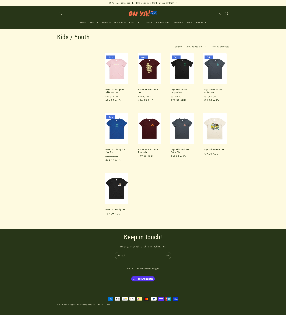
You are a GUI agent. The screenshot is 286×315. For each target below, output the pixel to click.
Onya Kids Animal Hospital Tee (179, 91)
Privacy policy (104, 304)
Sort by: (178, 46)
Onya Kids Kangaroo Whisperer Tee (114, 91)
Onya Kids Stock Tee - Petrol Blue (180, 150)
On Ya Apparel (70, 304)
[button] (60, 13)
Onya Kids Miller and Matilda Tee (213, 91)
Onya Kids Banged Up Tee (148, 91)
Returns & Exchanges (147, 268)
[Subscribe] (167, 255)
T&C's (130, 268)
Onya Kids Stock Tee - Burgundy (148, 150)
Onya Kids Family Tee (115, 209)
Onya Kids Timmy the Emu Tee (115, 150)
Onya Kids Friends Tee (214, 149)
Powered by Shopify (86, 304)
